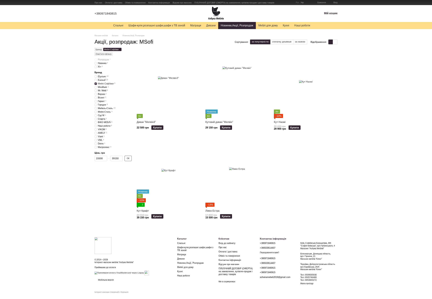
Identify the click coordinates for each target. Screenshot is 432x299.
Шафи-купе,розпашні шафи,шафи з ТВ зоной (156, 25)
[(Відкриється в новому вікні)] (146, 273)
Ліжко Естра (212, 210)
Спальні (118, 25)
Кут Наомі (279, 122)
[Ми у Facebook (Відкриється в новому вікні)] (279, 2)
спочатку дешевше (281, 41)
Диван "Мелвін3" (146, 122)
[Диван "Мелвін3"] (168, 84)
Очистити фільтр (104, 54)
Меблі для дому (268, 25)
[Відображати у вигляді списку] (335, 42)
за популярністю (260, 41)
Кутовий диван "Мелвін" (219, 122)
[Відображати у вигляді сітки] (330, 42)
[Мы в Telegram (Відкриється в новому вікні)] (291, 2)
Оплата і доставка (113, 3)
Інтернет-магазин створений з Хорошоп (111, 292)
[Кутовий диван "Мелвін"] (237, 84)
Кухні (286, 25)
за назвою (300, 41)
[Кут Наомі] (306, 84)
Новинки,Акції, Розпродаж (237, 25)
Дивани (211, 25)
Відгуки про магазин (182, 3)
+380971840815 (105, 13)
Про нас (98, 3)
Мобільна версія (106, 280)
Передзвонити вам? (269, 252)
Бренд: (99, 49)
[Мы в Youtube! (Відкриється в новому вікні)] (283, 2)
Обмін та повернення (135, 3)
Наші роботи (302, 25)
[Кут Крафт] (168, 173)
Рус (297, 3)
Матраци (195, 25)
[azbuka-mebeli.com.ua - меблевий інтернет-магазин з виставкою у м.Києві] (102, 245)
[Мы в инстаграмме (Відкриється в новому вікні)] (287, 2)
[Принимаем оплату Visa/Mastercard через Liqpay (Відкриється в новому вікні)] (119, 273)
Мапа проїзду (306, 283)
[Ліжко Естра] (237, 173)
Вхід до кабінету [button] (227, 243)
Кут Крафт (143, 210)
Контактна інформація (159, 3)
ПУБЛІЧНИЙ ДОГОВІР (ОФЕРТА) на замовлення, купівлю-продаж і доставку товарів (234, 3)
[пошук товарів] (318, 25)
